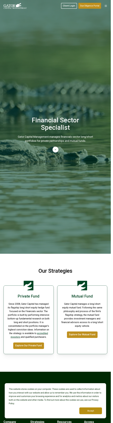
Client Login (69, 5)
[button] (55, 150)
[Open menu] (105, 5)
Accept (90, 411)
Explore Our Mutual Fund (82, 334)
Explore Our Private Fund (28, 345)
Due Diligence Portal (89, 5)
